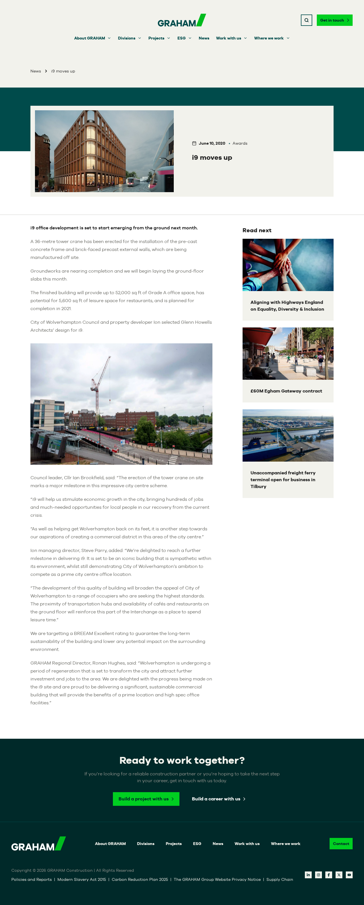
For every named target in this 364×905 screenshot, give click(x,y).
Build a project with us (144, 799)
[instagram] (318, 874)
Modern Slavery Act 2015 (81, 879)
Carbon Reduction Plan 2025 (140, 879)
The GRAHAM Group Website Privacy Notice (217, 879)
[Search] (306, 20)
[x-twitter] (339, 874)
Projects (156, 38)
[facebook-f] (328, 874)
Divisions (126, 38)
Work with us (228, 38)
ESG (181, 38)
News (204, 38)
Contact (341, 843)
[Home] (182, 20)
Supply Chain (279, 879)
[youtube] (349, 874)
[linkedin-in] (308, 874)
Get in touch (332, 20)
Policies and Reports (31, 879)
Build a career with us (216, 799)
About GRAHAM (89, 38)
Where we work (269, 38)
